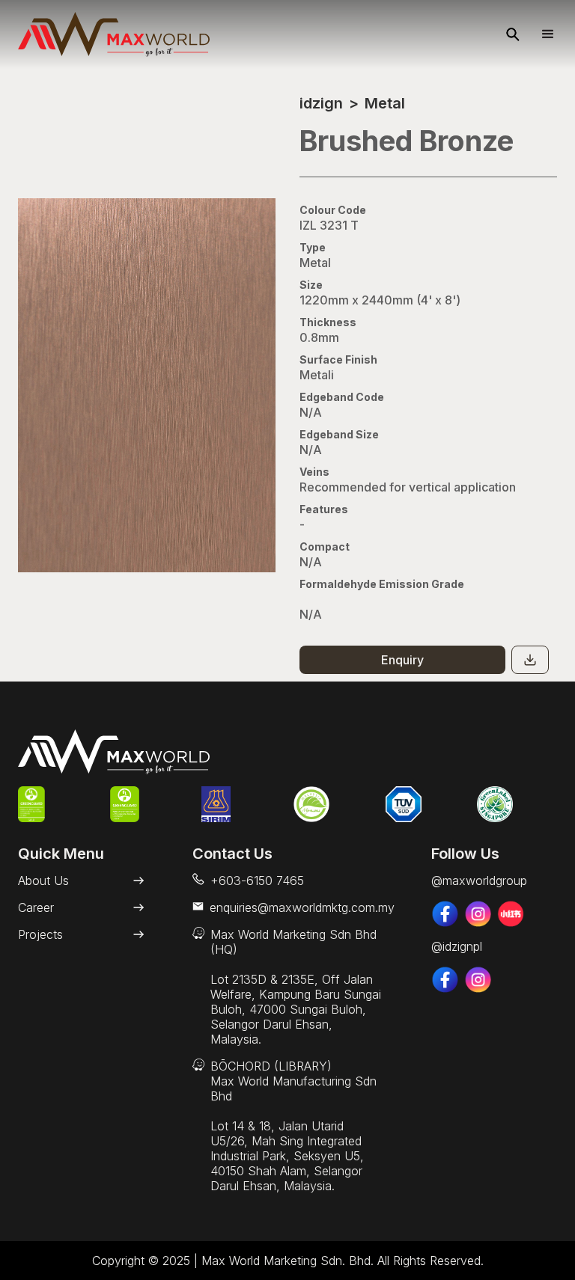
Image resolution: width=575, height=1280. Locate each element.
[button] (541, 34)
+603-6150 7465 (257, 880)
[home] (114, 34)
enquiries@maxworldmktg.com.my (302, 907)
